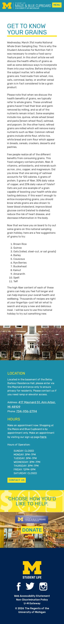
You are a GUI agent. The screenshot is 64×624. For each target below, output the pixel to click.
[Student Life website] (32, 570)
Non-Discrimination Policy (32, 599)
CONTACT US (17, 480)
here (43, 437)
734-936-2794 (26, 411)
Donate (32, 530)
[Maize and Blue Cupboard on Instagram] (43, 589)
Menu (56, 4)
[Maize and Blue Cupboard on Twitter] (30, 588)
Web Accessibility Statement (32, 595)
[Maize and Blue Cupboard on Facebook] (19, 589)
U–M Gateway (32, 603)
